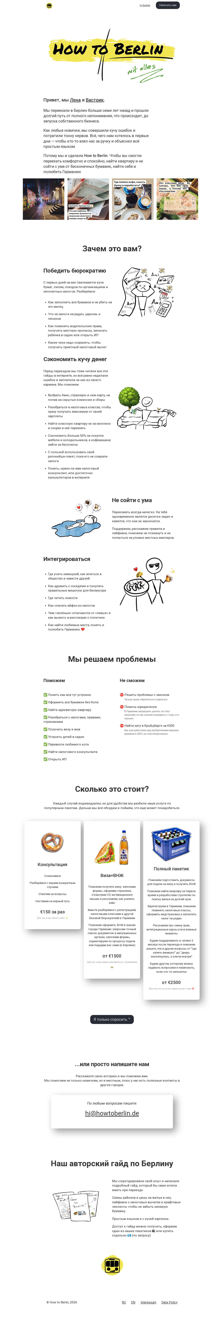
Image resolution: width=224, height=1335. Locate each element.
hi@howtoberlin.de (112, 1113)
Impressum (148, 1302)
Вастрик (95, 100)
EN (133, 1302)
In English (145, 5)
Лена (75, 100)
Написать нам (167, 5)
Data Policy (170, 1302)
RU (124, 1302)
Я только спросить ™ (112, 1019)
